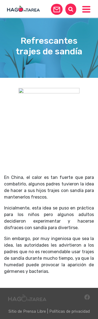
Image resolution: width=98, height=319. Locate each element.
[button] (57, 9)
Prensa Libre (34, 311)
